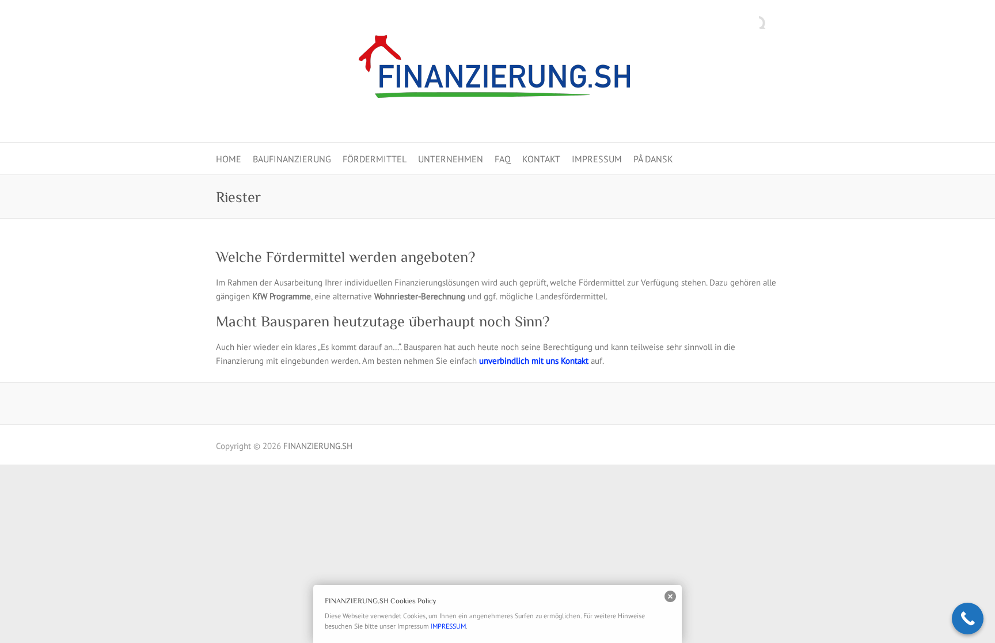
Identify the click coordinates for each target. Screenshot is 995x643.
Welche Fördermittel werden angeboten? (345, 257)
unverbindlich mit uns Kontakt (533, 360)
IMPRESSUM (597, 159)
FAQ (503, 159)
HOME (228, 159)
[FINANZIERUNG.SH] (497, 71)
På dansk (653, 159)
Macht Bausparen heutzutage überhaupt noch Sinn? (382, 321)
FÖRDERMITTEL (375, 159)
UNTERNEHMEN (450, 159)
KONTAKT (541, 159)
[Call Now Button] (967, 618)
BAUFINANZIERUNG (292, 159)
